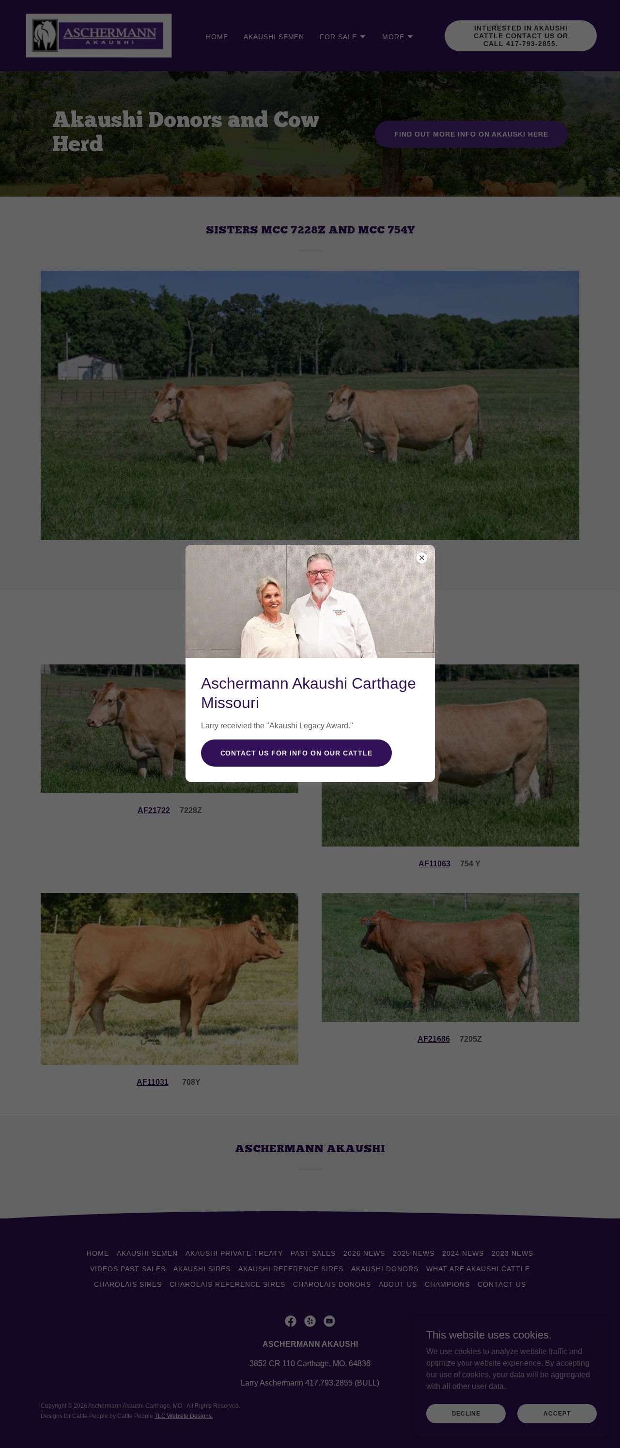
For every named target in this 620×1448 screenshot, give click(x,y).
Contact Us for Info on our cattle (296, 753)
